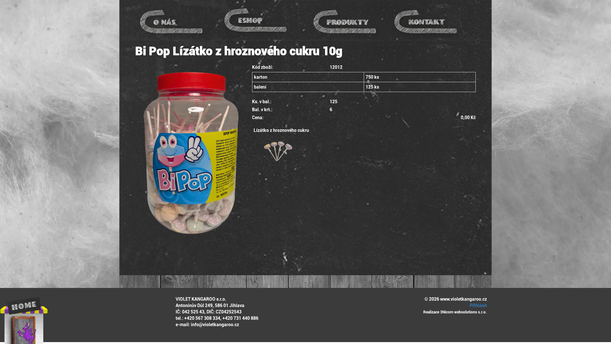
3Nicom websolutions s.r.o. (463, 312)
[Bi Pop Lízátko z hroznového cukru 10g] (188, 153)
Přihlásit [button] (478, 305)
